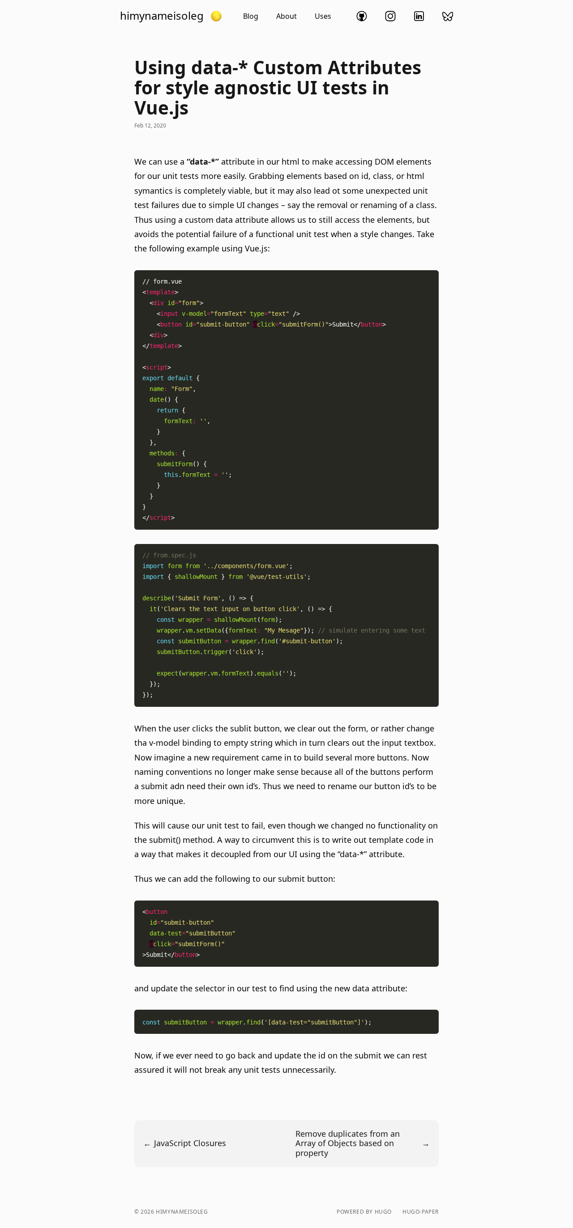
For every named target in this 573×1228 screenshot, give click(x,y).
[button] (216, 16)
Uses (323, 16)
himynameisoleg (162, 15)
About (286, 16)
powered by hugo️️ (364, 1211)
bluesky (447, 16)
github (361, 16)
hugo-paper (420, 1211)
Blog (250, 16)
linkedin (419, 16)
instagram (390, 16)
